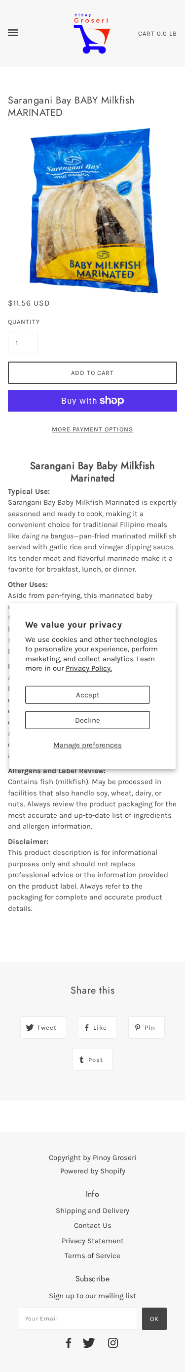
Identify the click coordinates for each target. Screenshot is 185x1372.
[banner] (91, 32)
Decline (87, 719)
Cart (146, 33)
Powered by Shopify (92, 1170)
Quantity (22, 321)
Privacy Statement (93, 1240)
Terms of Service (92, 1255)
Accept (88, 694)
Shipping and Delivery (92, 1210)
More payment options (92, 429)
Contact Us (92, 1225)
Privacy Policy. (89, 668)
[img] (69, 1344)
